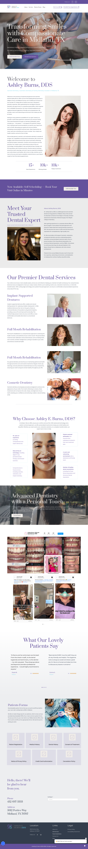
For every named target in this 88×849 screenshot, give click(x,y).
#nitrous (68, 580)
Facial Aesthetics (57, 834)
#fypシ (26, 582)
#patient (40, 582)
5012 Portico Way (17, 810)
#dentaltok (37, 582)
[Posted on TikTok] (31, 577)
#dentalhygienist (44, 580)
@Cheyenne (16, 580)
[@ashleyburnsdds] (26, 533)
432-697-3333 (15, 801)
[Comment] (17, 621)
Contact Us (55, 836)
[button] (3, 843)
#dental (39, 580)
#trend (36, 580)
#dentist (61, 580)
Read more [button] (16, 583)
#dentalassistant (49, 580)
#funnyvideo (58, 582)
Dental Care (56, 831)
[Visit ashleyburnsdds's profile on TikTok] (15, 577)
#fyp (24, 582)
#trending (51, 579)
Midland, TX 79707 (17, 813)
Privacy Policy (71, 829)
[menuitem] (26, 7)
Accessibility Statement (74, 831)
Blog (54, 838)
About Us (55, 829)
